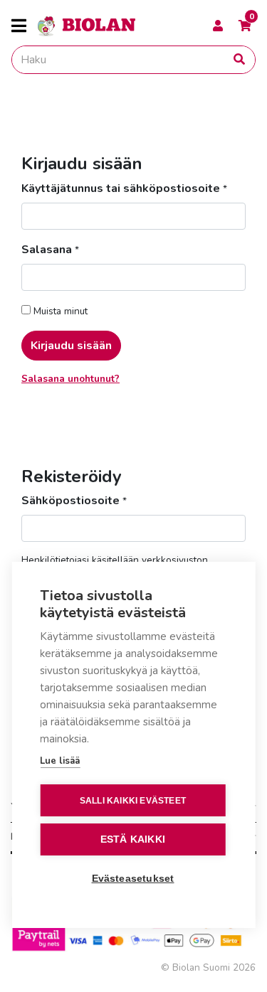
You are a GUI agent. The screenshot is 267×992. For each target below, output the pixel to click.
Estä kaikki (132, 839)
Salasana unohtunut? (70, 378)
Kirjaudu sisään (71, 345)
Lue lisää (60, 760)
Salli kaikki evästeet (133, 801)
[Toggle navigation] (24, 26)
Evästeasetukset (133, 878)
